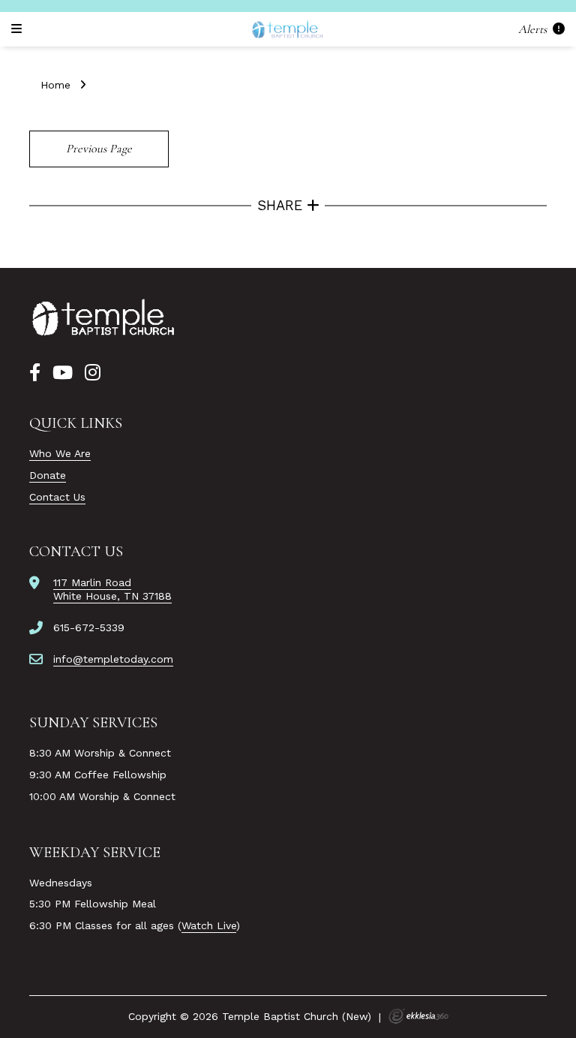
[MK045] (104, 318)
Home (55, 85)
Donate (47, 475)
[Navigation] (18, 29)
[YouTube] (62, 373)
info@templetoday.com (113, 659)
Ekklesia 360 (418, 1016)
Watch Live (209, 925)
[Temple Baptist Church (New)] (288, 29)
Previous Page (99, 148)
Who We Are (60, 453)
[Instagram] (92, 373)
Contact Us (57, 497)
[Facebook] (34, 373)
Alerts (534, 29)
